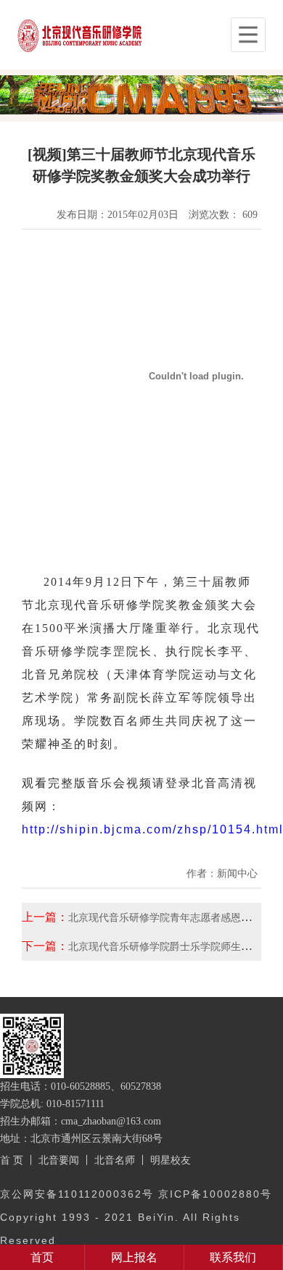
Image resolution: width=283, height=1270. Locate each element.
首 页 (11, 1160)
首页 (42, 1257)
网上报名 (134, 1257)
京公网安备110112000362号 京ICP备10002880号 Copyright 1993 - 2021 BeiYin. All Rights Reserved (136, 1217)
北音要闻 (58, 1160)
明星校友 (170, 1160)
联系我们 (233, 1257)
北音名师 (114, 1160)
